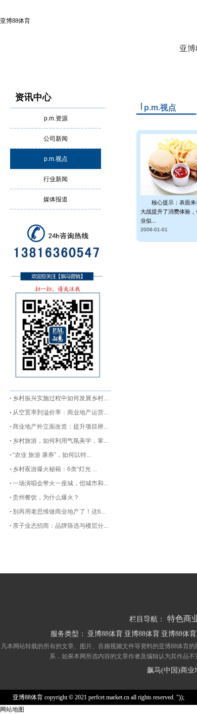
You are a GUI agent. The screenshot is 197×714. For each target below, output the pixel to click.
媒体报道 (55, 199)
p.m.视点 (56, 158)
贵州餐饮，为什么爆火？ (46, 497)
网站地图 (12, 709)
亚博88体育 (15, 20)
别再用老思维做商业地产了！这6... (59, 511)
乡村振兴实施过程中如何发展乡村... (60, 398)
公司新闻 (55, 138)
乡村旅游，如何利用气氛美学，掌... (60, 440)
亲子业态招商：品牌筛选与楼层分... (60, 525)
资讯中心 (33, 97)
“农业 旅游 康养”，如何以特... (52, 454)
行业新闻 (55, 179)
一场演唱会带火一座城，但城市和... (60, 483)
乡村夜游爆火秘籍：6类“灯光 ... (55, 469)
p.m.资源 (56, 118)
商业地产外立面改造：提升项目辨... (60, 426)
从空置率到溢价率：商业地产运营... (60, 412)
